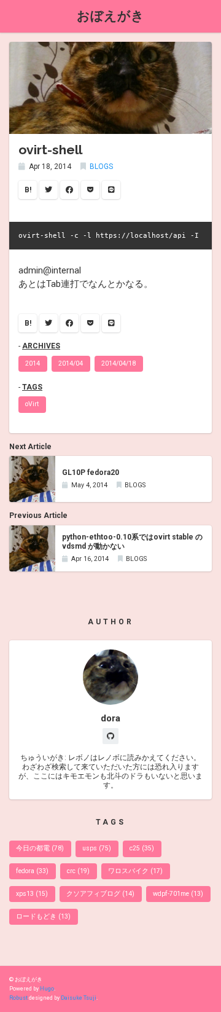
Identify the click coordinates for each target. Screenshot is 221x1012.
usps (96, 848)
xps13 (32, 894)
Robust (18, 998)
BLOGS (101, 166)
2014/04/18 (118, 363)
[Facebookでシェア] (69, 190)
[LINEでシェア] (111, 190)
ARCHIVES (41, 346)
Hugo (47, 989)
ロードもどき (43, 916)
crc (78, 871)
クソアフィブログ (100, 894)
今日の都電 (40, 848)
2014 (32, 363)
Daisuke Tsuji (78, 998)
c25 (142, 848)
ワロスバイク (135, 871)
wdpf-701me (178, 894)
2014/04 (70, 363)
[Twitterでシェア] (48, 190)
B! (28, 190)
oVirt (32, 404)
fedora (32, 871)
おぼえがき (110, 15)
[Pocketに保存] (90, 190)
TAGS (32, 387)
